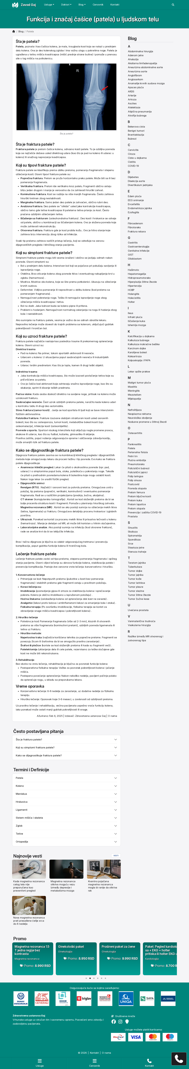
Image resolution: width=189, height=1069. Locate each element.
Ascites (132, 103)
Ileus (130, 313)
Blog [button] (81, 4)
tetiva (80, 210)
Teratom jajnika (137, 562)
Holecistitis (134, 297)
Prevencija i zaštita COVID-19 (144, 512)
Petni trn (132, 456)
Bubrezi (132, 138)
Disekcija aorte (136, 181)
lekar (37, 479)
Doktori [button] (65, 4)
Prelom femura (136, 492)
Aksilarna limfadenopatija (142, 63)
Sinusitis (132, 527)
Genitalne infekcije (138, 250)
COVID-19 (133, 165)
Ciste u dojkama (137, 157)
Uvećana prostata (138, 610)
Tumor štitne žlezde (139, 594)
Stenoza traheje (137, 551)
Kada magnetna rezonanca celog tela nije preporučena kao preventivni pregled (29, 886)
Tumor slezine (136, 590)
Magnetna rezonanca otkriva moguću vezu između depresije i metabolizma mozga (63, 886)
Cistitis (132, 161)
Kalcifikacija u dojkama (141, 336)
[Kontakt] (179, 1058)
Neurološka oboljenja (140, 417)
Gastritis (132, 242)
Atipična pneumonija (140, 111)
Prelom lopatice (137, 504)
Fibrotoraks (134, 227)
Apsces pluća (136, 87)
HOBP (131, 289)
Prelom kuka (135, 500)
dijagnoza (35, 541)
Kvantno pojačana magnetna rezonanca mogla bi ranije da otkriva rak (102, 886)
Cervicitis (133, 149)
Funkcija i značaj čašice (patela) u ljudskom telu (93, 19)
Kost (49, 194)
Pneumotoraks (136, 464)
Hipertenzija (135, 285)
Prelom (48, 178)
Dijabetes (133, 177)
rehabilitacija (55, 663)
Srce (130, 543)
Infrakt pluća (135, 317)
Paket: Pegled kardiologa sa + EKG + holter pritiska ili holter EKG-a (163, 950)
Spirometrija (135, 535)
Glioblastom (135, 258)
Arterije (132, 95)
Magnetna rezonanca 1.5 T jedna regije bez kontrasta (32, 950)
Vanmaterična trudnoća (141, 621)
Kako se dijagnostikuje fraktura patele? (39, 755)
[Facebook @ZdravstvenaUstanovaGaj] (114, 1021)
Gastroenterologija (138, 246)
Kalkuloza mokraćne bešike (144, 344)
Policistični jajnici (138, 472)
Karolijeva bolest (137, 352)
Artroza (132, 99)
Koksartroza (135, 356)
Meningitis (134, 390)
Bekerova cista (136, 126)
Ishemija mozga (137, 325)
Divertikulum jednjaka (140, 185)
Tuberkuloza (135, 566)
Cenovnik (98, 4)
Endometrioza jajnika (140, 208)
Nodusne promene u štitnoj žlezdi (147, 421)
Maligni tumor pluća (139, 382)
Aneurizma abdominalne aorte (145, 67)
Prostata (133, 516)
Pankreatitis (134, 444)
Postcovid (133, 484)
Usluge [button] (48, 4)
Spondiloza (134, 539)
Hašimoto (133, 269)
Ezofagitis (133, 212)
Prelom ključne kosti (139, 496)
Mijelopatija (134, 398)
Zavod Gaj (28, 5)
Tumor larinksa (136, 582)
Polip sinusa (135, 480)
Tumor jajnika (135, 574)
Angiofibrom (135, 75)
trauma (32, 371)
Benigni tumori (136, 130)
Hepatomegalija (137, 273)
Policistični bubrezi (138, 468)
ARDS (131, 91)
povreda (106, 222)
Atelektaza (134, 107)
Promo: (37, 966)
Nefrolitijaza (135, 409)
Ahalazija (133, 59)
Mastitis (132, 386)
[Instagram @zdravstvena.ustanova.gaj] (121, 1021)
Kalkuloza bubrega (138, 340)
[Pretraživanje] (173, 4)
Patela (131, 448)
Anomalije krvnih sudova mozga (146, 83)
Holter (131, 301)
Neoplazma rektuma (139, 413)
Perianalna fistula (138, 452)
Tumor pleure (135, 586)
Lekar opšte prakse (139, 371)
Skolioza (133, 531)
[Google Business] (127, 1021)
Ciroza (131, 153)
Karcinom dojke (137, 348)
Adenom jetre (136, 55)
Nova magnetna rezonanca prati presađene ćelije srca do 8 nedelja (29, 920)
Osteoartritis (135, 433)
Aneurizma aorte (137, 71)
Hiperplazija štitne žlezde (142, 281)
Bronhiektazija (136, 134)
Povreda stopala (137, 488)
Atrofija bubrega (137, 115)
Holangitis (133, 293)
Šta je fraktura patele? (29, 739)
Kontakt (114, 4)
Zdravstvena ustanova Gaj (90, 715)
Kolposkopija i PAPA (139, 360)
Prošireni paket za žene (118, 946)
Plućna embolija (137, 460)
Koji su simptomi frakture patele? (35, 747)
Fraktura (21, 149)
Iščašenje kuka (136, 321)
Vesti (116, 855)
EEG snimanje (136, 200)
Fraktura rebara (137, 231)
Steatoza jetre (136, 547)
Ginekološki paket (71, 946)
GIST (130, 254)
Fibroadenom (135, 223)
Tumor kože (134, 578)
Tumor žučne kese (138, 598)
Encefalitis (134, 204)
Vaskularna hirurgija (139, 625)
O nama (112, 715)
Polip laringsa (135, 476)
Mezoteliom (134, 394)
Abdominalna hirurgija (140, 51)
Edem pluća (134, 196)
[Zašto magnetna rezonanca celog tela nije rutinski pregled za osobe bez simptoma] (29, 868)
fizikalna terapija (82, 606)
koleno (19, 157)
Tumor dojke (135, 570)
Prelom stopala (136, 508)
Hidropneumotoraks (139, 277)
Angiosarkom (135, 79)
